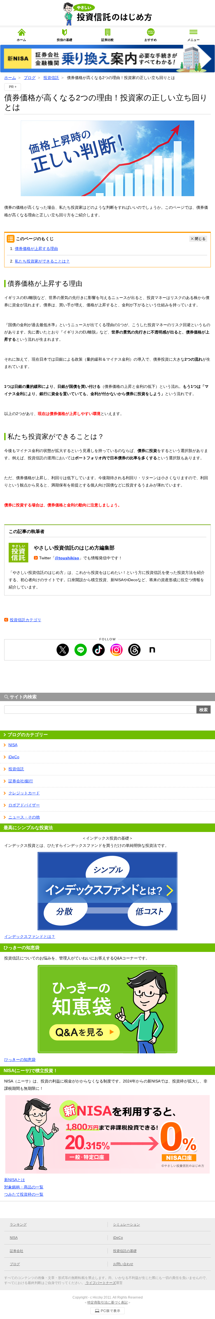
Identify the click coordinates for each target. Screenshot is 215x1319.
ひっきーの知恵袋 (20, 1059)
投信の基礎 (64, 39)
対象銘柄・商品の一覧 (23, 1187)
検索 (203, 709)
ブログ (30, 77)
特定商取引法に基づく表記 (107, 1302)
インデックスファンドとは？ (29, 936)
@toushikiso (67, 558)
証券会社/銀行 (20, 781)
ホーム (21, 39)
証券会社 (16, 1251)
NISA (12, 745)
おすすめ (150, 39)
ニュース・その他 (24, 817)
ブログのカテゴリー (28, 734)
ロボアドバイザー (24, 805)
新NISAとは (14, 1179)
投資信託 (51, 77)
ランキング (18, 1225)
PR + (13, 87)
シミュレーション (126, 1225)
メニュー (193, 39)
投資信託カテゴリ (25, 620)
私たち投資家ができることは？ (42, 261)
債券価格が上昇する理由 (36, 248)
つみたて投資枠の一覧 (23, 1194)
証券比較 (107, 39)
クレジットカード (24, 793)
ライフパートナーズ (100, 1283)
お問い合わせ (123, 1264)
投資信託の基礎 (125, 1251)
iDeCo (13, 757)
